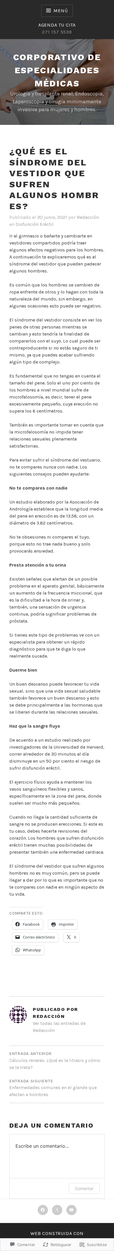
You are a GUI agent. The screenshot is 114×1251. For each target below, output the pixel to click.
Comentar (84, 1188)
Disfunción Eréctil (34, 224)
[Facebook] (43, 1210)
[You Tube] (71, 1210)
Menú (60, 10)
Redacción (88, 217)
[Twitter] (57, 1210)
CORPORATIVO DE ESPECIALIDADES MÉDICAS (57, 70)
